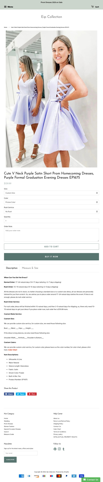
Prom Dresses (8, 423)
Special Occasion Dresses (12, 429)
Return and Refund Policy (62, 421)
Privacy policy (58, 434)
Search (6, 432)
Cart (97, 7)
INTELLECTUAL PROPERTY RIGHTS (65, 437)
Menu (10, 7)
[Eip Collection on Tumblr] (63, 449)
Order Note (8, 226)
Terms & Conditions (60, 432)
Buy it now (51, 256)
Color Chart (57, 429)
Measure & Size (30, 268)
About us (56, 418)
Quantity (7, 217)
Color (6, 198)
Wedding (7, 421)
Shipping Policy (58, 423)
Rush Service (9, 207)
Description (11, 268)
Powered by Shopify (62, 472)
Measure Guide (9, 434)
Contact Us (57, 426)
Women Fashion (9, 426)
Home (5, 27)
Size (5, 189)
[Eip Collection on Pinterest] (55, 449)
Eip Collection (51, 17)
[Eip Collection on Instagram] (59, 449)
